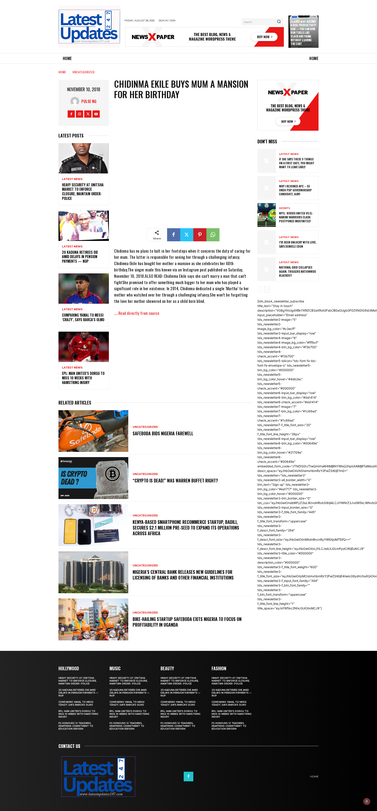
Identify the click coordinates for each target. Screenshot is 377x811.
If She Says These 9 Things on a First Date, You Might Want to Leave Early (296, 163)
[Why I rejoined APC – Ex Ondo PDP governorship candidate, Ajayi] (266, 188)
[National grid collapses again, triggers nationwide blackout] (266, 269)
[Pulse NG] (75, 101)
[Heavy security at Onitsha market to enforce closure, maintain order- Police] (83, 158)
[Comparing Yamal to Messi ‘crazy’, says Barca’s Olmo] (83, 288)
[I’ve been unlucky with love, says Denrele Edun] (266, 242)
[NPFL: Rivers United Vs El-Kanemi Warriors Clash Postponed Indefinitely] (266, 215)
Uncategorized (83, 72)
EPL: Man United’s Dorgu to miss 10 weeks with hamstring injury (83, 378)
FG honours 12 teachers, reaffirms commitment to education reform (75, 726)
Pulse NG (88, 101)
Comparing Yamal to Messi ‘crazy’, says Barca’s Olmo (83, 317)
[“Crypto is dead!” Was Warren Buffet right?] (93, 478)
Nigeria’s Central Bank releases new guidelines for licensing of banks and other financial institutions (183, 575)
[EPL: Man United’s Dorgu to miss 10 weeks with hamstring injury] (83, 347)
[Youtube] (96, 114)
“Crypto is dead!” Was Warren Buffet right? (175, 480)
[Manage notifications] (366, 801)
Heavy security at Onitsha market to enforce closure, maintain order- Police (83, 191)
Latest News (72, 179)
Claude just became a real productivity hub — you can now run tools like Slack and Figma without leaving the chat (303, 32)
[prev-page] (260, 289)
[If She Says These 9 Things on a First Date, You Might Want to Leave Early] (266, 161)
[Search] (279, 21)
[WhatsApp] (212, 234)
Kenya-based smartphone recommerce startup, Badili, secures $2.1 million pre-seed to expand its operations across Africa (186, 528)
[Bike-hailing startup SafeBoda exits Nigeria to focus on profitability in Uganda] (93, 619)
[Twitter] (87, 114)
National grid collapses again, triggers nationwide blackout (297, 271)
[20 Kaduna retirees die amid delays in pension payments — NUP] (83, 226)
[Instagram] (79, 114)
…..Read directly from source (136, 313)
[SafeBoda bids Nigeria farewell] (93, 431)
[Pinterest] (199, 234)
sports (284, 208)
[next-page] (267, 289)
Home (62, 72)
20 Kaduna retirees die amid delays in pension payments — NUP (80, 257)
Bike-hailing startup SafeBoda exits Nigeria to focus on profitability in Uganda (187, 622)
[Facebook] (71, 114)
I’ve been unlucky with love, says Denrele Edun (297, 244)
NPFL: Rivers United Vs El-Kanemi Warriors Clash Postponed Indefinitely (296, 217)
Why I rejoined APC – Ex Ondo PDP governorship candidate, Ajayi (295, 190)
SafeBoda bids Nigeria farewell (163, 433)
